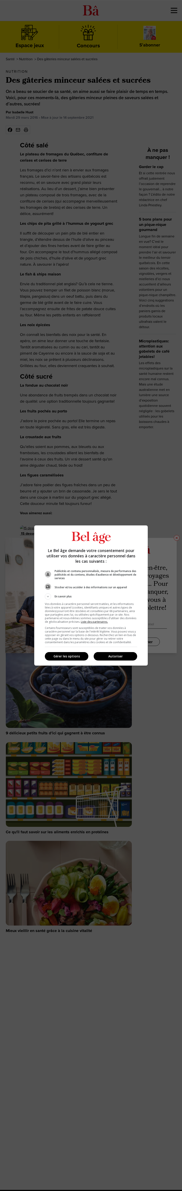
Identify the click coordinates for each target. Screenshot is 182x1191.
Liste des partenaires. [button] (94, 622)
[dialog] (91, 595)
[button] (91, 596)
